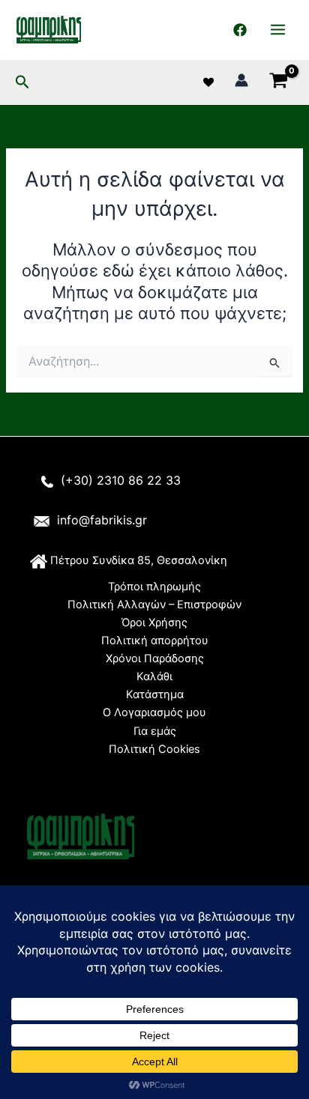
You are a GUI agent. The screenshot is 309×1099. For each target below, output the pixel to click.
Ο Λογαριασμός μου (154, 712)
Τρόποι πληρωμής (154, 586)
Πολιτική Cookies (154, 749)
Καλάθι (154, 676)
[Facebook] (240, 30)
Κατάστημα (155, 694)
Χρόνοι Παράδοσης (155, 658)
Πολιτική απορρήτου (154, 640)
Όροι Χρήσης (155, 622)
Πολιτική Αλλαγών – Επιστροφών (155, 604)
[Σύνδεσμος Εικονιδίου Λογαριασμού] (241, 80)
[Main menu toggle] (278, 29)
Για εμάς (155, 731)
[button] (22, 82)
